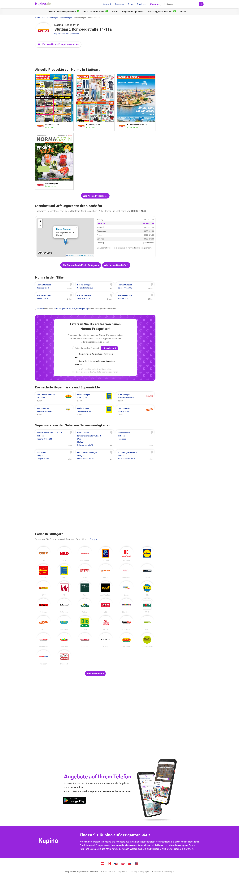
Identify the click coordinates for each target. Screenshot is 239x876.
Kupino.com (136, 864)
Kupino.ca (109, 864)
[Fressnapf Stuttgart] (64, 657)
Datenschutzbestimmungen (163, 872)
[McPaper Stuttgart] (43, 605)
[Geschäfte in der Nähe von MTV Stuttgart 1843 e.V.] (135, 456)
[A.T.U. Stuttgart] (105, 605)
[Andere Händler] (183, 11)
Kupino (37, 18)
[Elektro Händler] (115, 11)
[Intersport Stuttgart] (43, 657)
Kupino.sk (130, 864)
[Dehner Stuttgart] (85, 605)
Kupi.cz (116, 864)
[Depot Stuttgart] (85, 588)
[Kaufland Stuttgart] (126, 554)
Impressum (123, 872)
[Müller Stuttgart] (105, 571)
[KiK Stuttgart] (64, 588)
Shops (130, 4)
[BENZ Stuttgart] (147, 605)
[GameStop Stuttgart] (126, 623)
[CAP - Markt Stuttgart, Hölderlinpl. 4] (54, 398)
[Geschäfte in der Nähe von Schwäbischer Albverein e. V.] (54, 439)
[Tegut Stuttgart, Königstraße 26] (135, 411)
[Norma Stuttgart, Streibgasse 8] (54, 297)
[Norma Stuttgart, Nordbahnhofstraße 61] (95, 286)
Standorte (141, 4)
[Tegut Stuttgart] (43, 623)
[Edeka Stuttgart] (64, 571)
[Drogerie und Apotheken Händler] (133, 11)
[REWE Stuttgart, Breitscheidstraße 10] (135, 398)
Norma (40, 309)
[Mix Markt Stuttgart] (64, 623)
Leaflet (71, 255)
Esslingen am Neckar (65, 309)
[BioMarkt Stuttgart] (85, 623)
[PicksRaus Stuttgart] (126, 605)
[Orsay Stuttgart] (105, 640)
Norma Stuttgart (66, 18)
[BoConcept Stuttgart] (64, 605)
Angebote (107, 4)
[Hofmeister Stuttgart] (43, 640)
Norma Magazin (54, 161)
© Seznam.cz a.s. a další (84, 255)
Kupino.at (103, 864)
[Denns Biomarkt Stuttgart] (147, 640)
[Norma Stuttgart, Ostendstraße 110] (135, 286)
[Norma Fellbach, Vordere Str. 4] (135, 297)
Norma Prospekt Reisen (136, 102)
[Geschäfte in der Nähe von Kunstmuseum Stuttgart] (95, 456)
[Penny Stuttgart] (43, 571)
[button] (58, 44)
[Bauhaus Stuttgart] (85, 640)
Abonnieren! (109, 348)
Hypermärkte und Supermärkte (66, 34)
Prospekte (119, 4)
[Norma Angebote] (40, 126)
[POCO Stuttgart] (43, 588)
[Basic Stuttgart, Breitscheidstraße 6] (54, 411)
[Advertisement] (95, 57)
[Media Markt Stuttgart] (85, 554)
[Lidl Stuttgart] (147, 554)
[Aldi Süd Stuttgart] (105, 554)
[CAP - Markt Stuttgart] (126, 640)
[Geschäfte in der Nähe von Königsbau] (54, 456)
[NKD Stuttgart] (64, 554)
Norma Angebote (54, 102)
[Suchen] (201, 4)
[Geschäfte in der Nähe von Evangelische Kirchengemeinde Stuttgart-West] (95, 439)
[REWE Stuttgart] (85, 571)
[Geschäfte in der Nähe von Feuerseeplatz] (135, 439)
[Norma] (43, 31)
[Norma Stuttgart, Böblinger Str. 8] (54, 286)
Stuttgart (54, 18)
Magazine (155, 4)
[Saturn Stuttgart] (147, 571)
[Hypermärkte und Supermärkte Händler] (64, 11)
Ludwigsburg (82, 309)
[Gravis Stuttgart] (147, 623)
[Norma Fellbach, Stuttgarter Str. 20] (95, 297)
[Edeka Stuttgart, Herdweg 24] (95, 398)
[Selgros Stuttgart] (105, 623)
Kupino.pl (123, 864)
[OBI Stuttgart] (43, 554)
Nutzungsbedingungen (140, 872)
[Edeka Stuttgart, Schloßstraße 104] (95, 411)
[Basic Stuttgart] (126, 588)
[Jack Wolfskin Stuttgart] (105, 588)
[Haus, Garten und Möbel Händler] (96, 11)
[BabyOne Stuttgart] (64, 640)
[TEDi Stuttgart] (147, 588)
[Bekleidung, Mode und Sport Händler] (162, 11)
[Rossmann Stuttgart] (126, 571)
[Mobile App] (74, 801)
